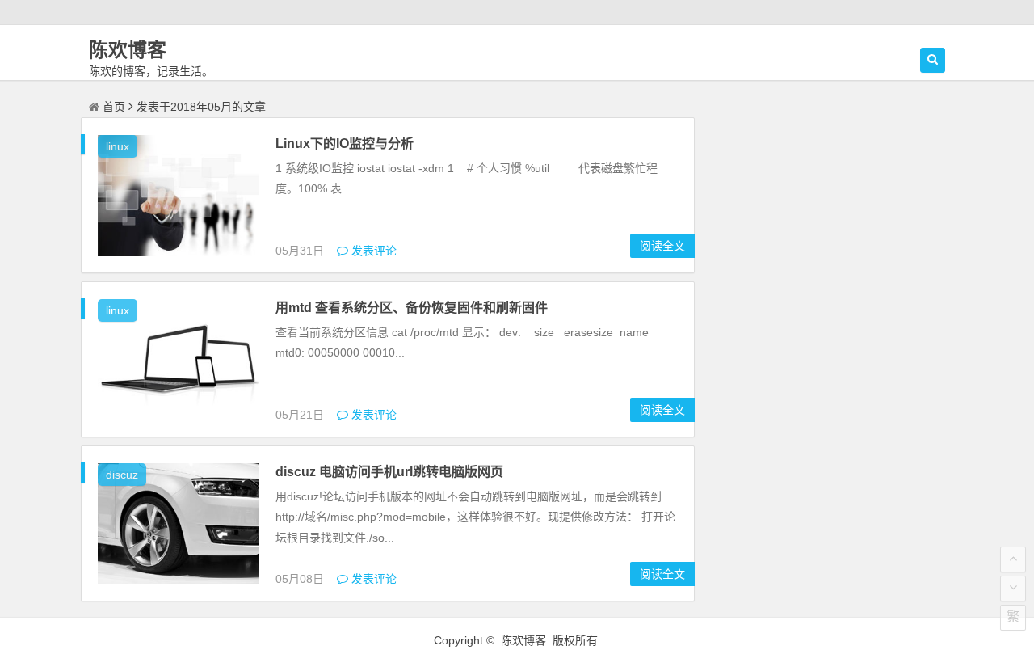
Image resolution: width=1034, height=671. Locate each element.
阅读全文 (662, 245)
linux (117, 146)
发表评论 (372, 250)
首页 (114, 106)
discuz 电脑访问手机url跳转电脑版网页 (389, 472)
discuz (122, 474)
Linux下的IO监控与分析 (344, 143)
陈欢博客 (127, 50)
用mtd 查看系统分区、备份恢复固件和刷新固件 (411, 307)
